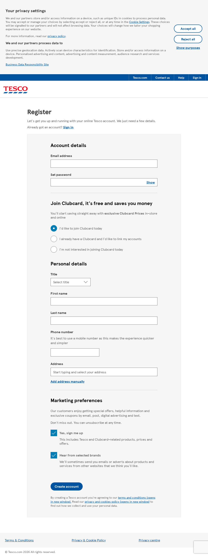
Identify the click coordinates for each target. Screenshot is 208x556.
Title (54, 274)
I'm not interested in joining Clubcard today (91, 249)
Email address (61, 155)
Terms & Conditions (19, 540)
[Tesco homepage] (15, 89)
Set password (61, 175)
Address (57, 363)
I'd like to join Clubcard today (81, 228)
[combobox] (104, 372)
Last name (58, 312)
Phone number (62, 332)
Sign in (68, 127)
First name (59, 293)
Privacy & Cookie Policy (89, 540)
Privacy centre (149, 540)
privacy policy (56, 36)
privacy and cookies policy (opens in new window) (117, 501)
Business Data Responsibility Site (27, 64)
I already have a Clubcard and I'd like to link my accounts (101, 239)
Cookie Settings (139, 22)
